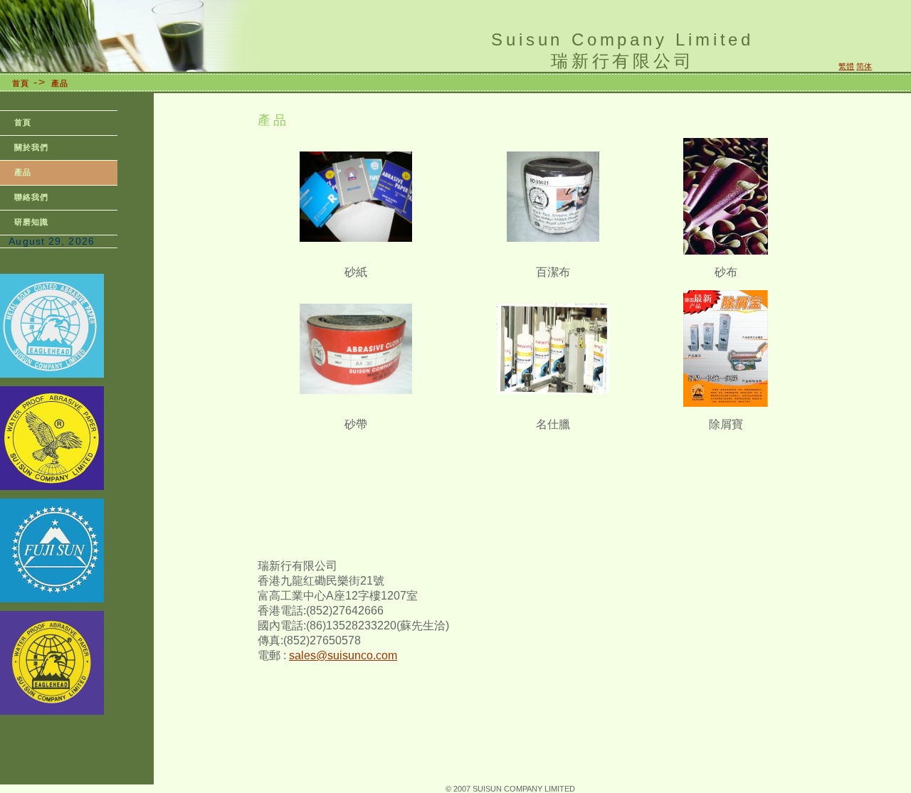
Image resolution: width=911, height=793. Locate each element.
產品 (59, 83)
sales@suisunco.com (343, 655)
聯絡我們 (31, 197)
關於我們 (31, 147)
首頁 (20, 83)
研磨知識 (31, 222)
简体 (864, 66)
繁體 (846, 66)
